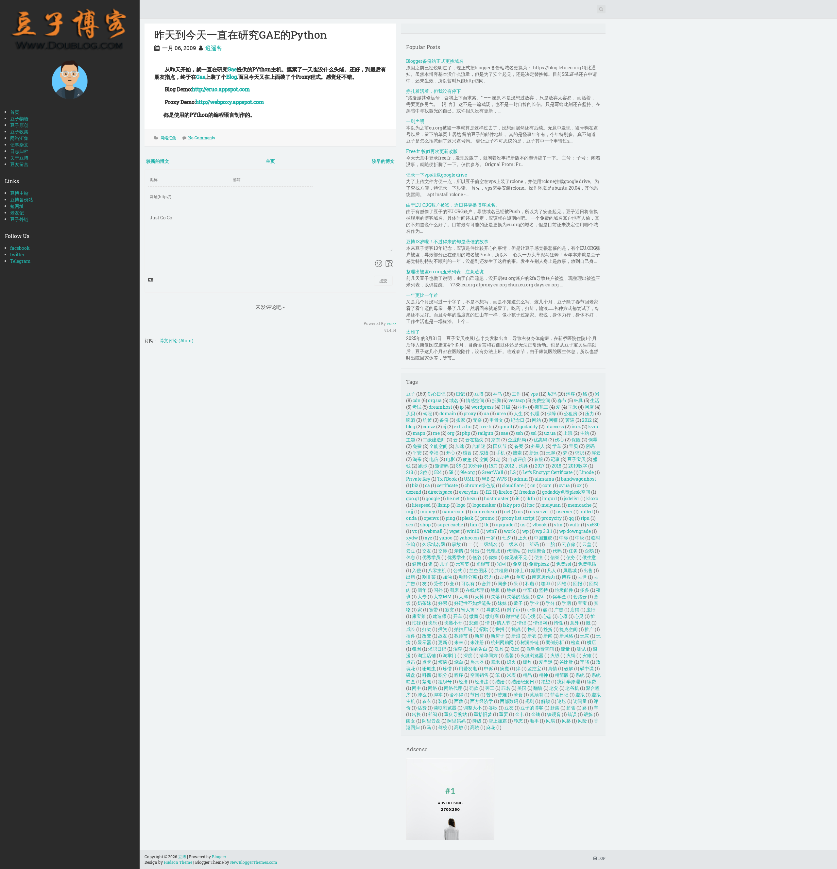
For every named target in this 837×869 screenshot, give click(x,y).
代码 (557, 551)
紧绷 (426, 681)
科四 (426, 675)
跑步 (422, 466)
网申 (416, 688)
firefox (505, 492)
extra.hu (463, 426)
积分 (442, 675)
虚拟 (580, 694)
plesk (467, 518)
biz (415, 485)
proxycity (551, 518)
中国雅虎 (543, 538)
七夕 (506, 538)
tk (486, 524)
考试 (416, 407)
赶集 (554, 708)
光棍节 (483, 564)
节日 (474, 694)
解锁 (545, 701)
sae (504, 433)
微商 (473, 616)
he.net (453, 498)
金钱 (535, 714)
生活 (594, 400)
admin (521, 479)
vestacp (516, 400)
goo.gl (412, 498)
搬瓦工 (541, 407)
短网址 (17, 206)
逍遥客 (213, 48)
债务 (570, 557)
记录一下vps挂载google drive (436, 175)
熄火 (511, 662)
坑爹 (427, 420)
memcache (579, 505)
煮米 (495, 662)
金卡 (519, 714)
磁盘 (410, 675)
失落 (495, 596)
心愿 (563, 616)
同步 (502, 583)
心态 (547, 616)
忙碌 (416, 623)
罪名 (505, 688)
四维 (561, 583)
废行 (590, 609)
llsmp (443, 505)
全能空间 (438, 446)
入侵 (416, 570)
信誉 (554, 557)
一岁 (490, 538)
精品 (527, 675)
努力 (488, 577)
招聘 (483, 629)
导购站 (493, 609)
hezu (472, 498)
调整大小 (472, 708)
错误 (572, 714)
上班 (567, 433)
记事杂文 (19, 145)
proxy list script (518, 518)
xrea (501, 413)
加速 (459, 446)
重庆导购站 (455, 714)
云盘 (586, 544)
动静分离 (468, 577)
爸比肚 (566, 662)
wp (525, 531)
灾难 (586, 655)
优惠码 (540, 439)
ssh (519, 433)
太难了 (413, 332)
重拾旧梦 (483, 714)
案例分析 (555, 642)
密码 (590, 446)
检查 (575, 642)
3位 (423, 472)
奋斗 (541, 596)
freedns (527, 492)
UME (469, 479)
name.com (453, 511)
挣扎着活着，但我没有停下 (433, 91)
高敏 (458, 727)
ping (450, 518)
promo (487, 518)
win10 (473, 531)
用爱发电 (468, 668)
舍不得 (456, 694)
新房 (479, 636)
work (509, 531)
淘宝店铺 (427, 655)
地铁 (511, 590)
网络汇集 (19, 138)
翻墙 (537, 688)
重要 (503, 714)
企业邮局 (517, 439)
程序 (458, 675)
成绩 (483, 453)
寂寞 (449, 609)
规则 (529, 701)
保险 (576, 439)
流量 (565, 649)
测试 (581, 649)
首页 (14, 112)
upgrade (504, 524)
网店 (589, 407)
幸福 (433, 453)
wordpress (482, 407)
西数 (458, 701)
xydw (412, 538)
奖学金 (559, 596)
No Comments (201, 137)
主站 (584, 433)
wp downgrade (575, 531)
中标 (563, 538)
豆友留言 (19, 164)
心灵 (579, 616)
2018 (556, 466)
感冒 (467, 453)
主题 (410, 439)
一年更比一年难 (422, 295)
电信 (433, 459)
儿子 (444, 564)
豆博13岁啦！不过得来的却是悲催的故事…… (450, 241)
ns (520, 511)
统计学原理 (568, 681)
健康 (416, 564)
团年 (422, 590)
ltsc (531, 505)
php (466, 433)
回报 (577, 583)
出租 (410, 577)
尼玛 (551, 394)
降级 (477, 721)
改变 (426, 636)
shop (425, 524)
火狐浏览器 (532, 655)
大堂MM (443, 596)
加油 (447, 577)
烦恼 (442, 662)
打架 (426, 629)
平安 (417, 453)
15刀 (493, 466)
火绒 (554, 655)
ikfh (530, 498)
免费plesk (539, 564)
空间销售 (479, 675)
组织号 (445, 681)
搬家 (460, 420)
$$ (458, 466)
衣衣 (426, 701)
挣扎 (532, 629)
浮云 (596, 453)
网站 (536, 420)
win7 (491, 531)
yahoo (446, 538)
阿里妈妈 (456, 721)
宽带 (433, 609)
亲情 (458, 551)
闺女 (410, 721)
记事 (555, 459)
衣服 (538, 459)
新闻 (548, 636)
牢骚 (584, 662)
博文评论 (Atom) (176, 340)
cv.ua (564, 485)
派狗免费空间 (540, 649)
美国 (521, 688)
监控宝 (534, 668)
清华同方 (488, 655)
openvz (431, 518)
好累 (442, 603)
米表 (511, 675)
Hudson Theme (178, 862)
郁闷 (432, 714)
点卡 (426, 662)
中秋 (579, 538)
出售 (588, 570)
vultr (575, 524)
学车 (556, 446)
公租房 (570, 413)
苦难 (502, 694)
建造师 (439, 616)
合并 (486, 583)
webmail (433, 531)
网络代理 (453, 688)
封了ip (513, 609)
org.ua (435, 400)
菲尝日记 (559, 694)
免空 (517, 564)
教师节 (461, 636)
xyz (428, 538)
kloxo (592, 498)
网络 (432, 688)
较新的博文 (157, 161)
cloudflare (512, 485)
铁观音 (554, 714)
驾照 (427, 413)
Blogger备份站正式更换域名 (435, 61)
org (450, 433)
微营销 (513, 616)
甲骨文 (496, 420)
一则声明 (415, 121)
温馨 (509, 655)
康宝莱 (419, 616)
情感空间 (475, 400)
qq (571, 518)
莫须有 (536, 694)
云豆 (410, 551)
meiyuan (551, 505)
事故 (456, 544)
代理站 (514, 551)
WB (485, 479)
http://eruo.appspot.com (221, 89)
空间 (483, 459)
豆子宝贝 (576, 459)
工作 (516, 394)
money (427, 511)
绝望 (545, 681)
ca (427, 485)
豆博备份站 (21, 199)
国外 (438, 590)
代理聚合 (536, 551)
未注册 (477, 642)
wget (454, 531)
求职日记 (437, 649)
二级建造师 (434, 439)
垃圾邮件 (564, 590)
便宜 (538, 557)
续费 (591, 681)
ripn (585, 518)
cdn (416, 400)
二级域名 (488, 544)
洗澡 (515, 649)
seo (409, 524)
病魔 (504, 668)
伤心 (559, 439)
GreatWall (492, 472)
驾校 (442, 727)
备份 (444, 420)
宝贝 (573, 446)
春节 (562, 400)
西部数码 (509, 701)
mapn (419, 433)
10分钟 (475, 466)
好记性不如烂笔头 (472, 603)
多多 (584, 590)
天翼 (479, 596)
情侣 (521, 623)
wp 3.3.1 (544, 531)
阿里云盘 (431, 721)
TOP (601, 858)
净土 (519, 570)
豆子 (410, 394)
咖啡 (545, 583)
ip (462, 407)
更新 (442, 642)
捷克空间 (568, 629)
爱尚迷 (546, 662)
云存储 (568, 544)
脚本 (438, 694)
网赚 (553, 420)
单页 (520, 577)
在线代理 (475, 590)
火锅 (570, 655)
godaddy (529, 426)
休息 (410, 557)
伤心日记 (436, 394)
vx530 (593, 524)
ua (486, 413)
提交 (383, 280)
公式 (457, 570)
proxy (470, 413)
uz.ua (550, 433)
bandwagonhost (578, 479)
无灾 (584, 636)
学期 (566, 603)
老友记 (17, 213)
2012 (587, 420)
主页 (270, 161)
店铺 (574, 609)
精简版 (562, 675)
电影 (450, 459)
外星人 (538, 446)
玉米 (572, 407)
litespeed (421, 505)
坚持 (543, 590)
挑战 (516, 629)
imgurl (549, 498)
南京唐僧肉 (543, 577)
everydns (469, 492)
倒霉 (592, 439)
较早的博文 (383, 161)
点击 (410, 662)
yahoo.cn (469, 538)
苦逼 (569, 420)
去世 (582, 577)
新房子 (497, 636)
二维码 (532, 544)
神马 (497, 394)
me (436, 433)
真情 (552, 668)
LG (513, 472)
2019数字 (577, 466)
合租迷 (479, 446)
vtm (558, 524)
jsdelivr (571, 498)
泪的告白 (478, 649)
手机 (500, 453)
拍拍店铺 (463, 629)
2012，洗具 (516, 466)
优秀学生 (456, 557)
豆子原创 (19, 125)
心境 (531, 616)
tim (473, 524)
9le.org (467, 472)
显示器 (424, 642)
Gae (232, 69)
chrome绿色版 (480, 485)
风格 (566, 721)
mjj (409, 511)
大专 (422, 596)
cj (444, 426)
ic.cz (576, 426)
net (507, 511)
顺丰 (534, 721)
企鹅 (589, 551)
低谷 (477, 557)
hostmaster (496, 498)
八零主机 (437, 570)
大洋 (463, 596)
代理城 (493, 551)
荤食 (518, 694)
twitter (17, 254)
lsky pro (511, 505)
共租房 (501, 570)
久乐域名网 (433, 544)
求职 (579, 453)
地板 (495, 590)
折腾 (496, 400)
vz (414, 531)
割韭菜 (429, 577)
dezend (413, 492)
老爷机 (572, 688)
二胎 (550, 544)
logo (461, 505)
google (433, 498)
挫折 (548, 629)
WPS (501, 479)
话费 (422, 708)
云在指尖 (474, 439)
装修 (442, 701)
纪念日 (517, 420)
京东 (495, 439)
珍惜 (447, 668)
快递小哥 (453, 623)
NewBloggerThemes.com (253, 862)
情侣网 (540, 623)
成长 (410, 629)
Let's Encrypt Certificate (547, 472)
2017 (540, 466)
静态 (518, 721)
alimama (544, 479)
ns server (539, 511)
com (547, 485)
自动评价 (517, 459)
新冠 (533, 453)
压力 (589, 413)
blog (410, 426)
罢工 (489, 688)
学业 (534, 603)
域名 (453, 400)
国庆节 (500, 446)
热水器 (477, 662)
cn (533, 485)
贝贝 (410, 413)
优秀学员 (431, 557)
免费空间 (541, 400)
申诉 (488, 668)
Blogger (219, 856)
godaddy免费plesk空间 (566, 492)
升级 (505, 407)
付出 (474, 551)
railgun (485, 433)
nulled (586, 511)
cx (579, 485)
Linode (586, 472)
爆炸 (527, 662)
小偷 (531, 609)
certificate (447, 485)
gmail (506, 426)
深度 (467, 655)
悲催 (473, 623)
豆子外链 (19, 219)
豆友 (509, 708)
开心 (450, 453)
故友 (442, 636)
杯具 (578, 400)
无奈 (477, 420)
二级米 (511, 544)
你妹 (493, 557)
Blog (231, 76)
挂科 (522, 407)
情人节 (503, 623)
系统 (580, 675)
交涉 (442, 551)
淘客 (570, 394)
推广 (589, 629)
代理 (534, 413)
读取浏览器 (445, 708)
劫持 (504, 577)
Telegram (20, 261)
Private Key (418, 479)
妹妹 (502, 603)
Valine (391, 324)
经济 (463, 681)
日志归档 (19, 151)
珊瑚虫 (429, 668)
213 (409, 472)
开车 (457, 616)
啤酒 (410, 420)
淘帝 (417, 459)
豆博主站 (19, 193)
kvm (593, 426)
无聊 (550, 453)
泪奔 (457, 649)
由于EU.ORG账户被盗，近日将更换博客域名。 (453, 205)
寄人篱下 (470, 609)
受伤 (438, 583)
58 (451, 472)
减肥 (535, 570)
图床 (454, 590)
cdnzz (429, 426)
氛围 (416, 649)
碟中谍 (587, 668)
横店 (591, 642)
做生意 (589, 557)
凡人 (551, 570)
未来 (458, 642)
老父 (553, 688)
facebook (20, 248)
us (522, 524)
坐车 (527, 590)
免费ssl (563, 564)
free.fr (485, 426)
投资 (442, 629)
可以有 (468, 583)
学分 (550, 603)
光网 (501, 564)
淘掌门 (449, 655)
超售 (570, 708)
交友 (426, 551)
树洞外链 (530, 642)
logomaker (484, 505)
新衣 (532, 636)
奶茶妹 (424, 603)
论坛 (561, 701)
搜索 (517, 453)
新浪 (516, 636)
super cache (450, 524)
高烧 (474, 727)
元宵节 (462, 564)
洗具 (499, 649)
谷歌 (493, 708)
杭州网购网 (502, 642)
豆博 (479, 394)
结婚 (499, 681)
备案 (518, 446)
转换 (416, 714)
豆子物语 (19, 118)
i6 (518, 498)
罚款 (473, 688)
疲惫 (467, 459)
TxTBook (447, 479)
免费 (417, 446)
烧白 (458, 662)
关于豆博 (19, 158)
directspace (440, 492)
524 (438, 472)
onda (411, 518)
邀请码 (442, 466)
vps (534, 394)
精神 (543, 675)
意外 (574, 623)
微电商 (492, 616)
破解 (568, 668)
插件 (410, 636)
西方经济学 (481, 701)
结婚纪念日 (522, 681)
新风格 (566, 636)
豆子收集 (19, 131)
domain (447, 413)
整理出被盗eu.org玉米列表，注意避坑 (445, 271)
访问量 (580, 701)
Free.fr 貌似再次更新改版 (432, 151)
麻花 (490, 727)
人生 (518, 413)
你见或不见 (515, 557)
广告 (558, 609)
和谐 (529, 583)
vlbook (539, 524)
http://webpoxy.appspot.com (230, 101)
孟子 (518, 603)
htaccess (554, 426)
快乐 (432, 623)
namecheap (484, 511)
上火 (522, 538)
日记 (460, 394)
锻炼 (588, 714)
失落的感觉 (518, 596)
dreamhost (440, 407)
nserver (564, 511)
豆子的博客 (532, 708)
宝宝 (582, 603)
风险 (582, 721)
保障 (551, 413)
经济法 (481, 681)
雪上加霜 (497, 721)
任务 (573, 551)
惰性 (558, 623)
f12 (489, 492)
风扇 (550, 721)
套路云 (580, 596)
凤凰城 (570, 570)
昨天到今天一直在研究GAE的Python (240, 34)
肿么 (422, 694)
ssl (534, 433)
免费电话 (587, 564)
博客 (566, 577)
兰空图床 (478, 570)
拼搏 (499, 629)
